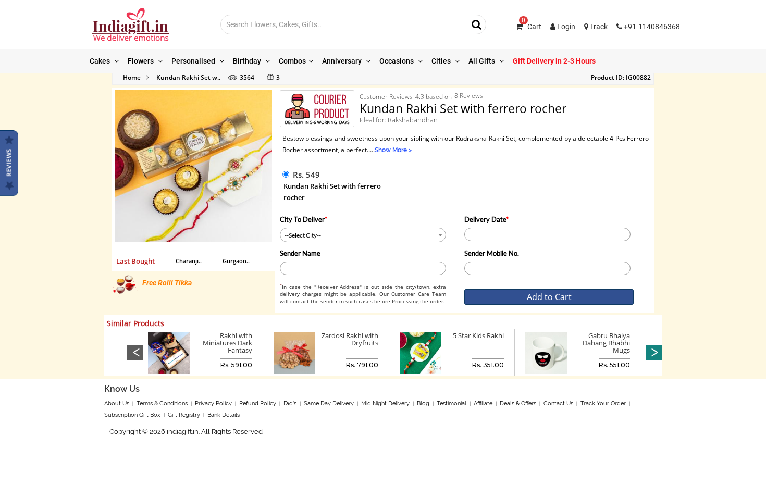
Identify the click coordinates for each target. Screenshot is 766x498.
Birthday (248, 61)
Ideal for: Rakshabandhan (399, 119)
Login (565, 26)
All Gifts (482, 61)
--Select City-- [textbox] (303, 235)
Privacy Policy (213, 403)
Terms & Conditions (162, 403)
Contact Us (558, 403)
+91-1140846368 (651, 26)
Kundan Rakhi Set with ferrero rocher (332, 191)
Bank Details (223, 415)
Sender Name (300, 253)
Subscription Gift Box (132, 415)
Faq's (289, 403)
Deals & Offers (518, 403)
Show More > (393, 150)
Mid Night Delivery (385, 403)
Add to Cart (549, 297)
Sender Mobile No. (491, 253)
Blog (423, 403)
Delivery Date (486, 219)
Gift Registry (184, 415)
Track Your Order (603, 403)
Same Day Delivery (329, 403)
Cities (441, 61)
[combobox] (363, 235)
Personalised (194, 61)
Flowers (141, 61)
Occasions (397, 61)
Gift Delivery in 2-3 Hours (554, 61)
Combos (292, 61)
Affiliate (483, 403)
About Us (116, 403)
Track (598, 26)
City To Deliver (303, 219)
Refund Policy (257, 403)
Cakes (101, 61)
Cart (531, 26)
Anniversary (342, 61)
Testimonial (451, 403)
